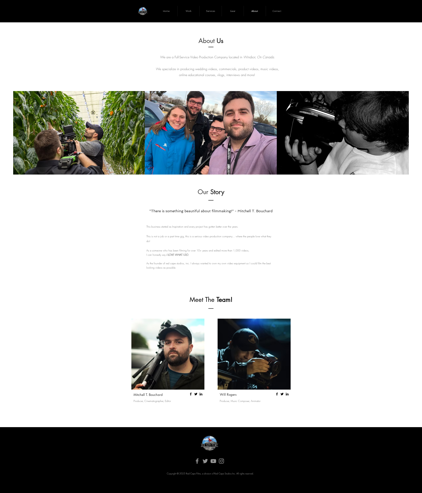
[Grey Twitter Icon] (205, 461)
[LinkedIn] (201, 394)
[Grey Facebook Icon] (197, 461)
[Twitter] (196, 394)
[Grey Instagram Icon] (221, 461)
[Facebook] (191, 394)
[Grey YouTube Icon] (213, 461)
